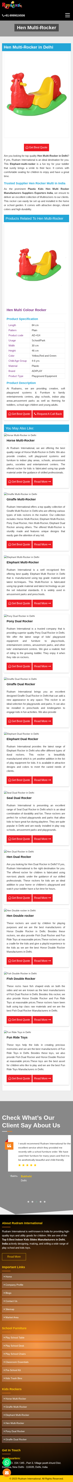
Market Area (12, 1317)
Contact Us (11, 1301)
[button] (28, 1201)
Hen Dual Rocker (19, 857)
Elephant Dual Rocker (22, 739)
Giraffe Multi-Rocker (21, 499)
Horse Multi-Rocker (21, 440)
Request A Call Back (49, 413)
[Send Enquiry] (7, 1472)
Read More (41, 481)
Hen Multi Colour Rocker (26, 310)
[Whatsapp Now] (7, 1462)
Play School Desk (14, 1345)
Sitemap (9, 1309)
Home (8, 1276)
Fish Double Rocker (21, 978)
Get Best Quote (20, 413)
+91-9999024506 (14, 15)
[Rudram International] (12, 5)
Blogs (8, 1293)
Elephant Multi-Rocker (23, 562)
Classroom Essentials (17, 1362)
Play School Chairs (15, 1353)
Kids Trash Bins (13, 1378)
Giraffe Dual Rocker (21, 684)
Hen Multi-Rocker (14, 1423)
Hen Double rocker (20, 915)
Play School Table (14, 1337)
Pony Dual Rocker (20, 621)
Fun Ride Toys (17, 1037)
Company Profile (14, 1284)
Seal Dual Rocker (19, 798)
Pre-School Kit (13, 1370)
